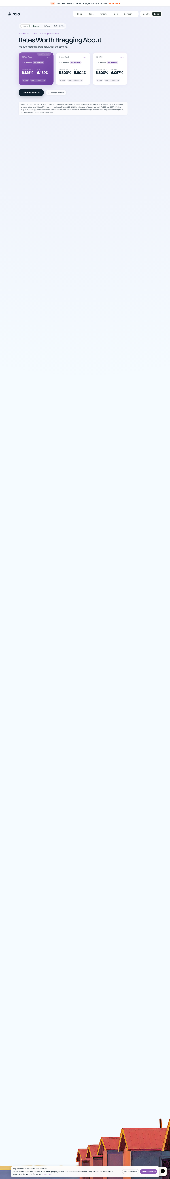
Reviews (103, 14)
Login (156, 14)
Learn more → (114, 3)
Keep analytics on (149, 1172)
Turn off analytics (130, 1172)
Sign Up (146, 14)
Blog (116, 14)
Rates (91, 14)
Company (128, 14)
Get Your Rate (31, 92)
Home (79, 14)
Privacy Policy (46, 1174)
